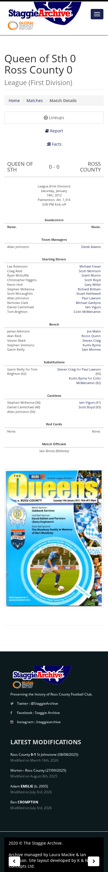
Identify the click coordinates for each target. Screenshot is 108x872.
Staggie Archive (47, 712)
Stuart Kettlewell (88, 293)
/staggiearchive (48, 721)
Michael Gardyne (88, 302)
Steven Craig (91, 340)
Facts (56, 144)
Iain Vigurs (93, 307)
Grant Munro (91, 275)
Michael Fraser (90, 266)
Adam (21, 786)
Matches (34, 100)
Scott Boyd (93, 280)
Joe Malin (94, 331)
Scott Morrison (90, 271)
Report (56, 131)
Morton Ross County (27, 770)
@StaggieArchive (44, 703)
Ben (24, 802)
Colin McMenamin (87, 311)
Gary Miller (93, 284)
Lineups (56, 117)
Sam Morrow (91, 349)
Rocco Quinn (91, 336)
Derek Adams (91, 247)
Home (14, 100)
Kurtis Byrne (92, 345)
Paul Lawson (91, 298)
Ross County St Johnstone (33, 754)
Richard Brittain (89, 289)
